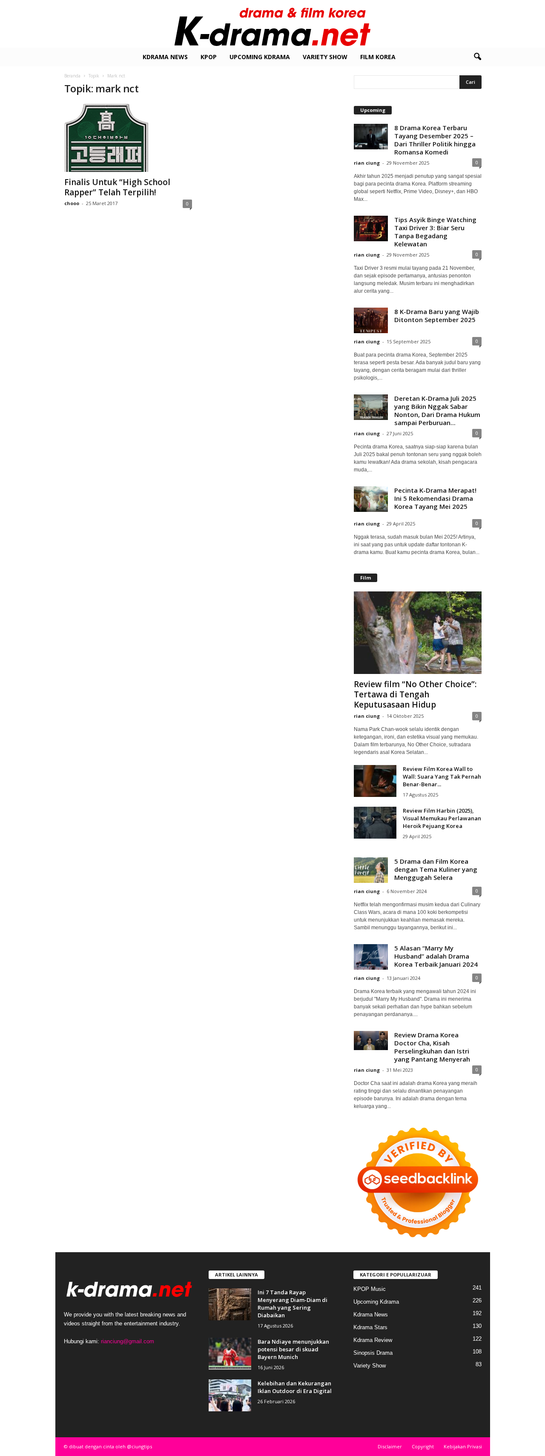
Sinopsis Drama (373, 1353)
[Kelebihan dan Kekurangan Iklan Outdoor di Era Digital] (230, 1395)
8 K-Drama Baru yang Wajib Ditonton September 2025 (436, 315)
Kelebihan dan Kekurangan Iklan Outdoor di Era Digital (295, 1387)
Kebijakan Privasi (463, 1446)
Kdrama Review (372, 1340)
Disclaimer (390, 1446)
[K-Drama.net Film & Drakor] (272, 24)
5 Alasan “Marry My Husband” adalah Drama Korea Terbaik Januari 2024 (436, 956)
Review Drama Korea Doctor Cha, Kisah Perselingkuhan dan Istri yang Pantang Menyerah (432, 1047)
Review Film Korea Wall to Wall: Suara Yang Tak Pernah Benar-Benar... (442, 776)
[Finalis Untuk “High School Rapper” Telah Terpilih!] (128, 138)
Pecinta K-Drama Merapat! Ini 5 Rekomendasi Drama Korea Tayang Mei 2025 (435, 498)
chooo (71, 203)
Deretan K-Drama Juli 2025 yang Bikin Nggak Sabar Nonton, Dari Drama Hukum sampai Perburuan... (437, 410)
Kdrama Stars (370, 1327)
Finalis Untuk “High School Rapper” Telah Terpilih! (117, 187)
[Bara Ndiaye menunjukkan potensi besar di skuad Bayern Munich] (230, 1354)
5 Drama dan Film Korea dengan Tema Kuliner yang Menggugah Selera (435, 869)
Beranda (72, 76)
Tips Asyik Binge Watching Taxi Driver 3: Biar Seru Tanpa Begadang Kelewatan (435, 231)
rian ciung (367, 163)
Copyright (423, 1446)
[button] (477, 57)
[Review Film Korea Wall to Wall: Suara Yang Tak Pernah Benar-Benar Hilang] (375, 781)
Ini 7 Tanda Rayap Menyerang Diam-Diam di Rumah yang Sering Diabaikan (292, 1303)
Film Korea (378, 57)
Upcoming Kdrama (259, 57)
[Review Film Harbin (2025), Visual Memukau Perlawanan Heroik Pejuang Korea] (375, 823)
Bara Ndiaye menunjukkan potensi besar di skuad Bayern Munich (293, 1349)
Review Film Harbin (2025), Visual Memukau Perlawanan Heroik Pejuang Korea (442, 818)
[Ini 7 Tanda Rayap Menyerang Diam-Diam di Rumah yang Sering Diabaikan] (230, 1304)
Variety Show (325, 57)
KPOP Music (369, 1289)
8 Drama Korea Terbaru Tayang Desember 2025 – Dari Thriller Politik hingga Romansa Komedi (435, 139)
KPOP (209, 57)
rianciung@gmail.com (127, 1341)
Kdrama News (165, 57)
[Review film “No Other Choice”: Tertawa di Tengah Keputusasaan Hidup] (418, 632)
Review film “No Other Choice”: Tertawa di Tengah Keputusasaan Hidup (415, 694)
